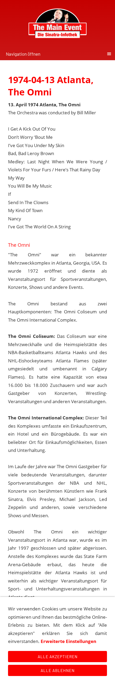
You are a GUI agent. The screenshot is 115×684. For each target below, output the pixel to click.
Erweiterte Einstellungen (68, 641)
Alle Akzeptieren (58, 656)
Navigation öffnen (23, 53)
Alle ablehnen (58, 670)
